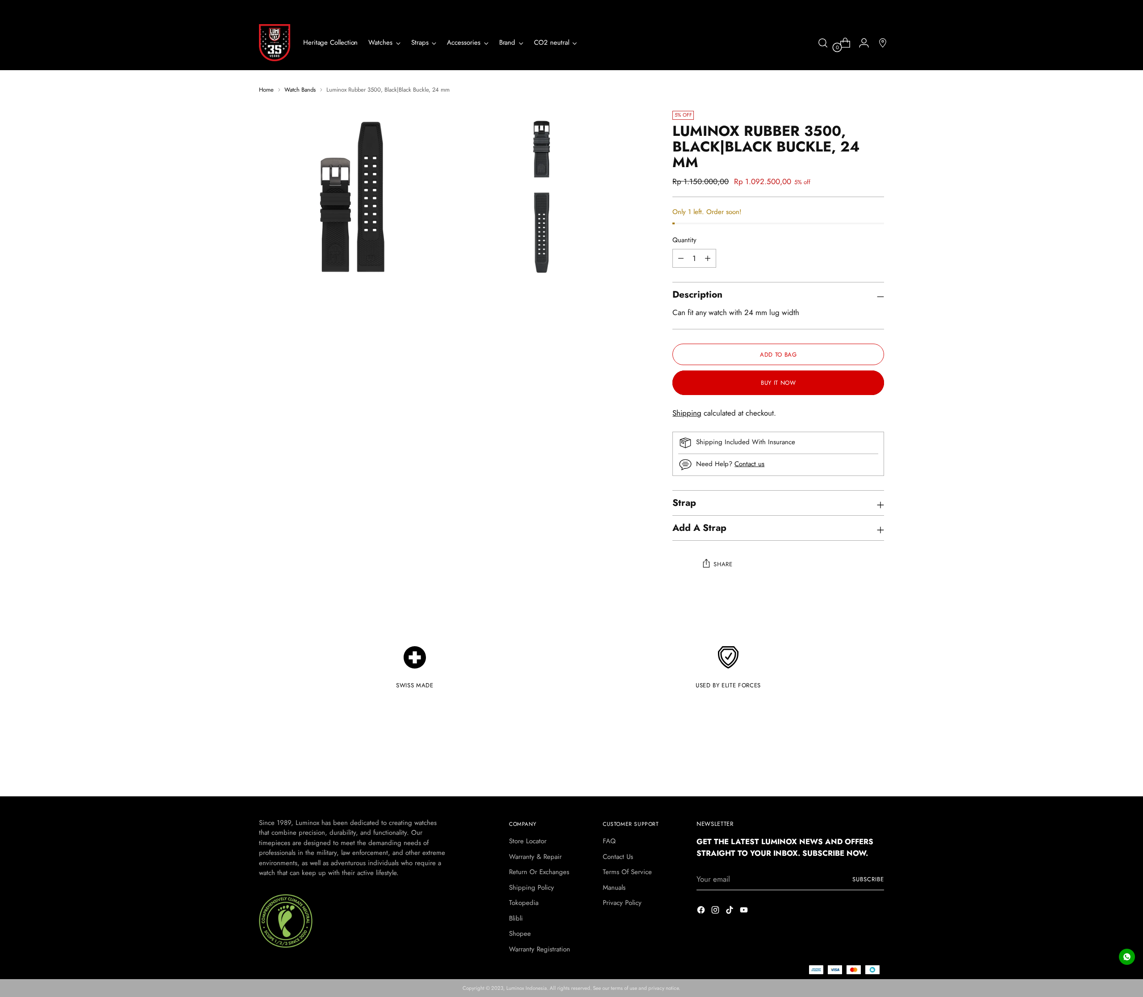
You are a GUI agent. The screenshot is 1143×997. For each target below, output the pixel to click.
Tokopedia (523, 903)
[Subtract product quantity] (708, 258)
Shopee (520, 933)
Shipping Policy (531, 887)
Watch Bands (300, 89)
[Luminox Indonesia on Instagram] (716, 911)
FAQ (609, 841)
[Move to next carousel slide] (876, 765)
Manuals (614, 887)
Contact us (749, 464)
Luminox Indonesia (526, 988)
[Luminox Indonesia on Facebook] (702, 911)
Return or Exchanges (539, 872)
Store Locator (527, 841)
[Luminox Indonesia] (274, 42)
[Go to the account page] (860, 43)
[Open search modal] (823, 43)
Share (722, 564)
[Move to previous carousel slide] (856, 765)
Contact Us (618, 857)
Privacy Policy (622, 903)
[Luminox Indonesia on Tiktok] (730, 911)
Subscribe (868, 879)
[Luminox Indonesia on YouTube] (744, 911)
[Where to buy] (879, 43)
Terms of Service (627, 872)
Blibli (516, 918)
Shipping (686, 413)
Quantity (684, 240)
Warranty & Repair (535, 857)
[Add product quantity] (681, 258)
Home (266, 89)
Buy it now (778, 383)
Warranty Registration (539, 949)
